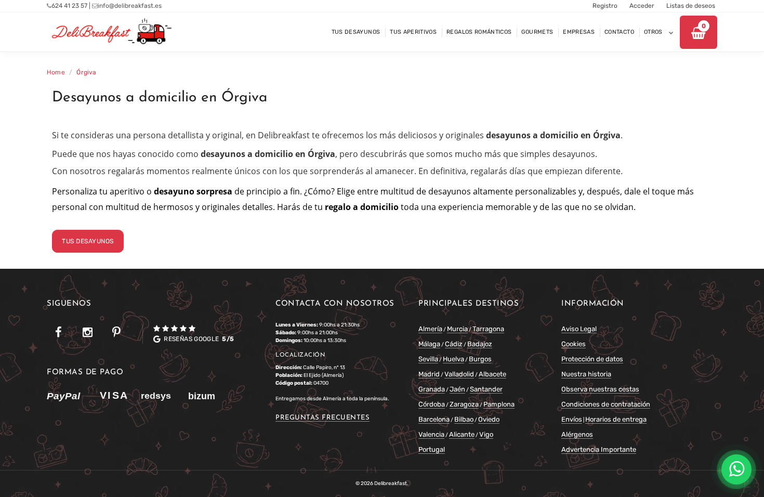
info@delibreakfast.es (130, 5)
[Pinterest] (116, 332)
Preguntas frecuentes (322, 417)
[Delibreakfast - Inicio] (110, 31)
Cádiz (454, 344)
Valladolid (459, 374)
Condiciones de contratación (605, 404)
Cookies (573, 344)
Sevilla (428, 359)
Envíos (571, 419)
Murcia (457, 329)
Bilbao (463, 419)
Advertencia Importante (598, 449)
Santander (486, 389)
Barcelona (434, 419)
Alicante (462, 434)
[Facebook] (58, 332)
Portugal (431, 449)
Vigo (486, 434)
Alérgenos (577, 434)
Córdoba (431, 404)
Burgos (480, 359)
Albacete (492, 374)
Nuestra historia (586, 374)
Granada (431, 389)
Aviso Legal (579, 329)
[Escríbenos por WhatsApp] (736, 469)
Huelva (453, 359)
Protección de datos (592, 359)
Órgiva (86, 72)
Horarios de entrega (616, 419)
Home (56, 72)
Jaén (457, 389)
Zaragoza (464, 404)
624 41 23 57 (69, 5)
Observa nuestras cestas (600, 389)
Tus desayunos (88, 241)
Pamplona (499, 404)
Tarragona (488, 329)
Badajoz (479, 344)
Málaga (429, 344)
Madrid (429, 374)
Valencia (431, 434)
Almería (430, 329)
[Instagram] (87, 332)
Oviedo (488, 419)
